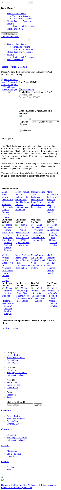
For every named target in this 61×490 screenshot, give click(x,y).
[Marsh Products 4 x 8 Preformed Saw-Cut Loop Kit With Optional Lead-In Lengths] (9, 89)
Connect (5, 461)
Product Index (13, 360)
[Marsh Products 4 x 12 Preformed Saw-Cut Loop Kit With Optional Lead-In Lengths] (53, 245)
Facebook (11, 395)
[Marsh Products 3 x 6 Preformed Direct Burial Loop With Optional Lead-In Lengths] (38, 240)
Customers (6, 429)
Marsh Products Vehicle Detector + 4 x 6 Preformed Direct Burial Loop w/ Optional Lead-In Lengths (7, 268)
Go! (30, 3)
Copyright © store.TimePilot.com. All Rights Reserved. (28, 485)
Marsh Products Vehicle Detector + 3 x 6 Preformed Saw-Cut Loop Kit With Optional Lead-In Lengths (22, 201)
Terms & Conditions (16, 357)
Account (5, 445)
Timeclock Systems (21, 16)
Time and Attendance (16, 13)
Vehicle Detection (15, 29)
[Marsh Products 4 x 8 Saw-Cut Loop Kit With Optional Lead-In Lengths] (53, 306)
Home (5, 67)
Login (9, 385)
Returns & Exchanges (16, 375)
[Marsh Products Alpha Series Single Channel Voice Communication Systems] (38, 301)
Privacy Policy (13, 355)
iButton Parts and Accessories (20, 21)
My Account (12, 382)
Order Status (12, 387)
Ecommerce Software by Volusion (16, 487)
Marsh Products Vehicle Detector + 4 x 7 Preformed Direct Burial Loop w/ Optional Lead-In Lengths (7, 204)
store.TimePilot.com (10, 36)
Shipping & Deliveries (17, 372)
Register (17, 385)
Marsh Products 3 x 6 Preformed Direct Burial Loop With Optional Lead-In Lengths (38, 199)
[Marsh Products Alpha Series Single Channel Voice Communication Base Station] (22, 301)
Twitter (10, 397)
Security (10, 24)
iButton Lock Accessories (23, 26)
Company (6, 410)
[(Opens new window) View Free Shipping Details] (26, 89)
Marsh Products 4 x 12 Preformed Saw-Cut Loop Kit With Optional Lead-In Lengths (53, 202)
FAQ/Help (11, 370)
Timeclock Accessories (22, 18)
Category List (13, 362)
